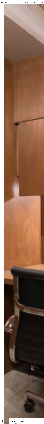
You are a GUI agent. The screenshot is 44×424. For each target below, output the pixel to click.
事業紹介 (23, 2)
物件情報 (26, 2)
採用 (32, 2)
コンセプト (18, 2)
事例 (29, 2)
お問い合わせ (36, 2)
